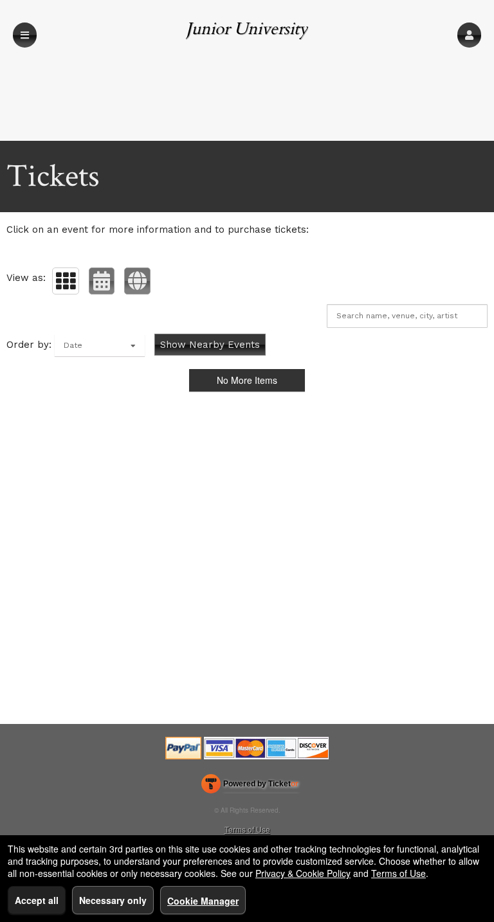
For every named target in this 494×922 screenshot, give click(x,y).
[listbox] (100, 345)
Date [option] (73, 345)
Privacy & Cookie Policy (303, 873)
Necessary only (113, 900)
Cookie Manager (203, 900)
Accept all (37, 900)
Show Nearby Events (210, 344)
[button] (469, 35)
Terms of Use (247, 829)
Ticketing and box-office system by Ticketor (250, 786)
